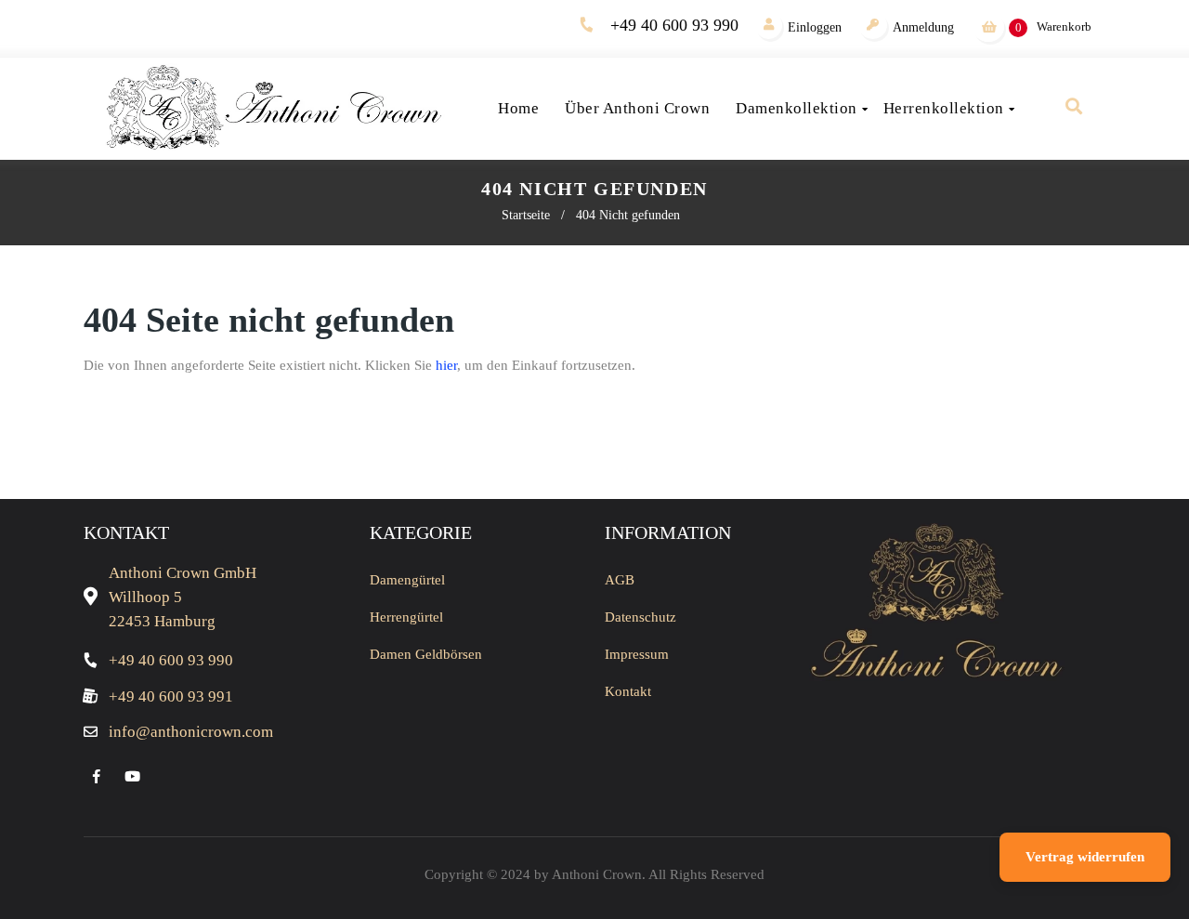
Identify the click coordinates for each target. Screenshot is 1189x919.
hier (446, 365)
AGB (619, 579)
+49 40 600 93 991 (171, 696)
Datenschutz (640, 617)
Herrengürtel (406, 617)
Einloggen (815, 27)
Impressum (637, 654)
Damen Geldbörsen (426, 654)
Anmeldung (923, 27)
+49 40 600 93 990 (674, 25)
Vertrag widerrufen (1085, 856)
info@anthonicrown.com (191, 732)
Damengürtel (407, 579)
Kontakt (628, 691)
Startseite (526, 215)
